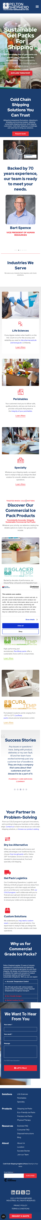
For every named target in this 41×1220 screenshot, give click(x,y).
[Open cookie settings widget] (3, 1216)
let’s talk (21, 1070)
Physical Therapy (24, 1123)
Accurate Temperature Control (18, 984)
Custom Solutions (15, 919)
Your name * (8, 1027)
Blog (19, 1140)
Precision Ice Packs (24, 1119)
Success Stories (23, 1153)
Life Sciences (22, 1097)
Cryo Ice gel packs (16, 857)
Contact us (10, 829)
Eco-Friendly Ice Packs (26, 1115)
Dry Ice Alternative (16, 847)
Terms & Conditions (20, 1211)
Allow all (20, 626)
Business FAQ (22, 1128)
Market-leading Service (15, 1003)
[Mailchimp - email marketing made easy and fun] (10, 1184)
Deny (20, 631)
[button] (37, 6)
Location (20, 1149)
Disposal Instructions (25, 1136)
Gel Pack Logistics (15, 880)
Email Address (9, 1175)
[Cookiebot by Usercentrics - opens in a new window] (30, 587)
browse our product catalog (28, 832)
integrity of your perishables (21, 411)
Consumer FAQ (23, 1132)
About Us (21, 1146)
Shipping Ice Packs (24, 1111)
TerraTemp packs (20, 654)
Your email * (8, 1037)
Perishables (21, 1100)
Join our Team (23, 1157)
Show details (30, 619)
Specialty (21, 1104)
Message (7, 1046)
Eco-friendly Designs (14, 999)
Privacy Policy (20, 1208)
